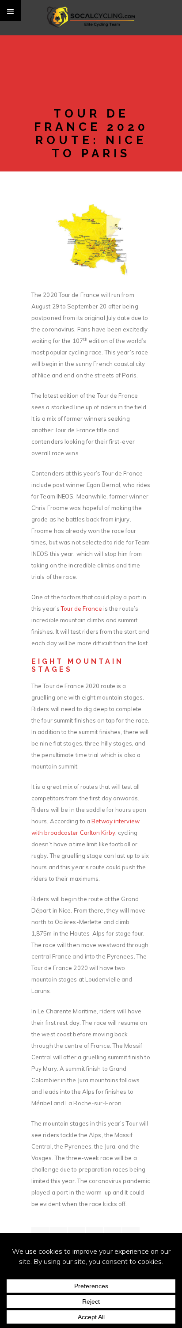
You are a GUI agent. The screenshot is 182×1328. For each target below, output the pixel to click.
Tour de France (81, 608)
